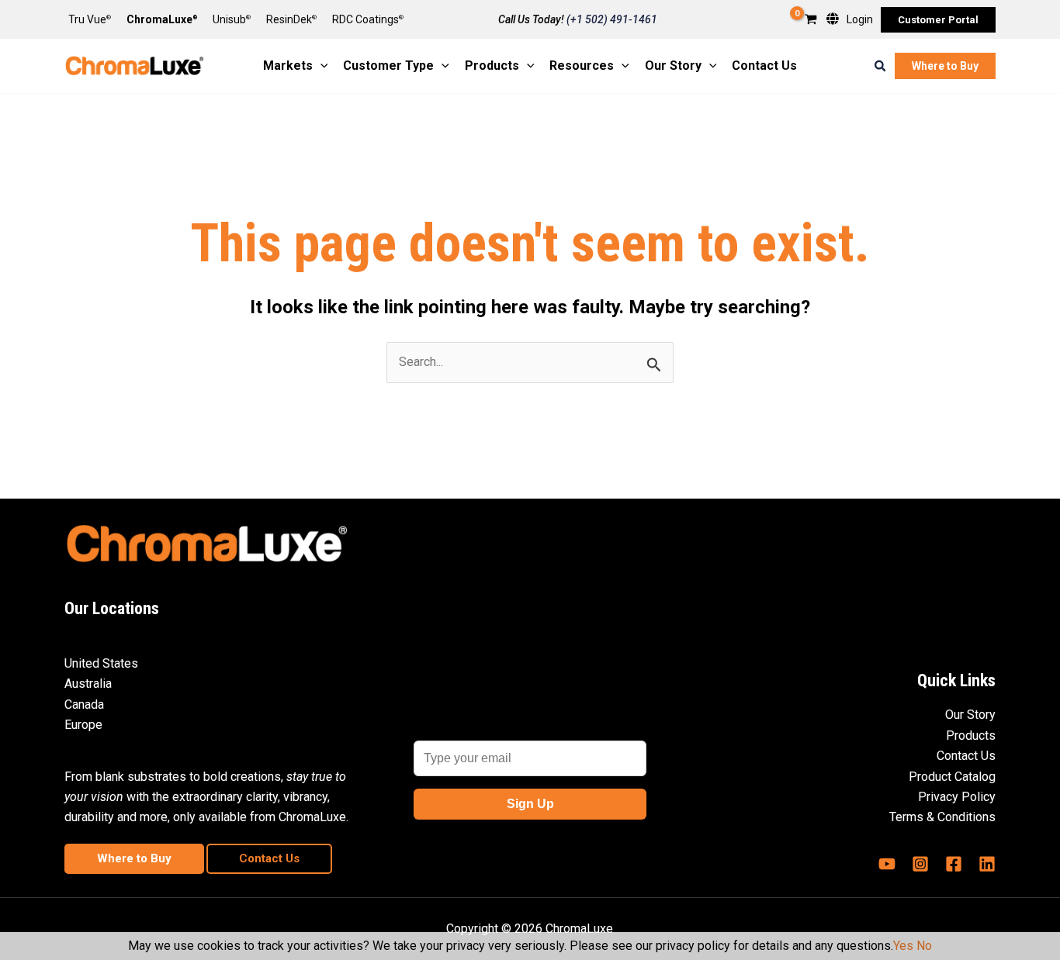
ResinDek (291, 19)
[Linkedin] (987, 863)
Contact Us (966, 755)
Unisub (232, 19)
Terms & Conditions (942, 817)
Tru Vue (89, 19)
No (924, 945)
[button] (938, 20)
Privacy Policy (957, 796)
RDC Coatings (368, 19)
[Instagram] (920, 863)
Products (971, 735)
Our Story (970, 714)
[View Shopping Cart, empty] (811, 20)
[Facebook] (953, 863)
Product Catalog (952, 776)
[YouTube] (886, 863)
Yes (903, 945)
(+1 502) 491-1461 (611, 19)
